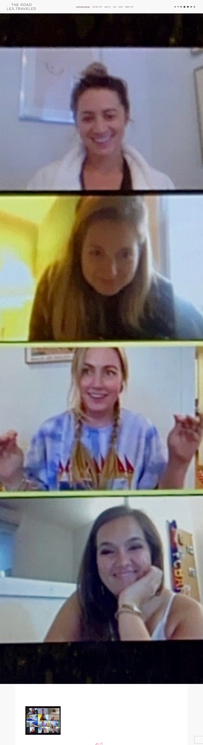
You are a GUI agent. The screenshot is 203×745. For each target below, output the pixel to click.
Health (107, 7)
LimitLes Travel (83, 7)
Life (114, 7)
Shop (121, 7)
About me (129, 7)
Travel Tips (97, 7)
